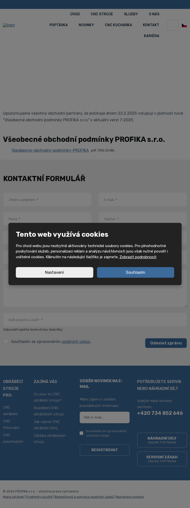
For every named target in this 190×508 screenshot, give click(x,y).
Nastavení (54, 272)
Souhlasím (135, 272)
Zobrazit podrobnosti (137, 257)
